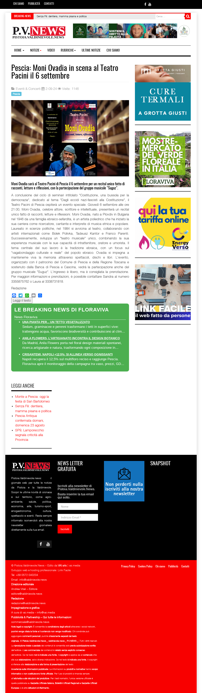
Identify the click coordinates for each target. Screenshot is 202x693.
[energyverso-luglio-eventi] (163, 225)
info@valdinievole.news (33, 579)
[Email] (33, 295)
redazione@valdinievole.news (28, 603)
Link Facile (64, 570)
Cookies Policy (145, 566)
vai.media (74, 565)
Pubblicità (34, 4)
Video (51, 50)
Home (18, 50)
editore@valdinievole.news (26, 593)
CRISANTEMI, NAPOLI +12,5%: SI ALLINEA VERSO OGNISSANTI (67, 354)
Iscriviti (65, 529)
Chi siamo (18, 4)
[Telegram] (20, 295)
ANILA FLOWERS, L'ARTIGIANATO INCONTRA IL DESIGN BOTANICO (71, 338)
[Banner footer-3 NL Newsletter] (124, 480)
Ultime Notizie (91, 50)
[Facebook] (14, 295)
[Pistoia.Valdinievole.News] (39, 32)
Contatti (49, 4)
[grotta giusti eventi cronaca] (163, 92)
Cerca (188, 16)
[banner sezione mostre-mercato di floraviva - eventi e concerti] (163, 159)
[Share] (40, 295)
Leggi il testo (22, 300)
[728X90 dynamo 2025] (132, 30)
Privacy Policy (128, 566)
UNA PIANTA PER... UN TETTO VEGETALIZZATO (56, 322)
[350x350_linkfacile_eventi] (163, 292)
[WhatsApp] (27, 295)
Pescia (16, 93)
